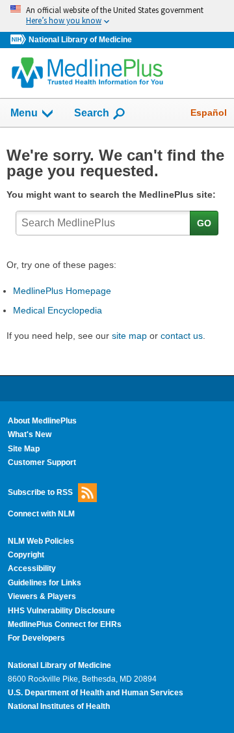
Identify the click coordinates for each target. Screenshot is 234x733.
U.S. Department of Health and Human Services (95, 692)
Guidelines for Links (44, 582)
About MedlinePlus (42, 420)
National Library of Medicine (80, 39)
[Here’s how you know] (117, 16)
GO (204, 223)
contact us (182, 335)
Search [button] (91, 112)
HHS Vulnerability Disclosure (61, 610)
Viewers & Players (42, 596)
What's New (29, 434)
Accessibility (32, 568)
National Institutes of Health (59, 706)
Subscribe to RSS (40, 492)
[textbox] (103, 223)
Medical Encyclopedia (57, 310)
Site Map (24, 448)
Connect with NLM (41, 513)
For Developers (36, 638)
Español (208, 112)
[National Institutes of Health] (19, 40)
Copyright (26, 554)
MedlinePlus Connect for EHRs (65, 624)
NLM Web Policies (41, 541)
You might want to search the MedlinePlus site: (113, 194)
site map (129, 335)
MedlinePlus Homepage (62, 291)
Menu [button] (24, 112)
